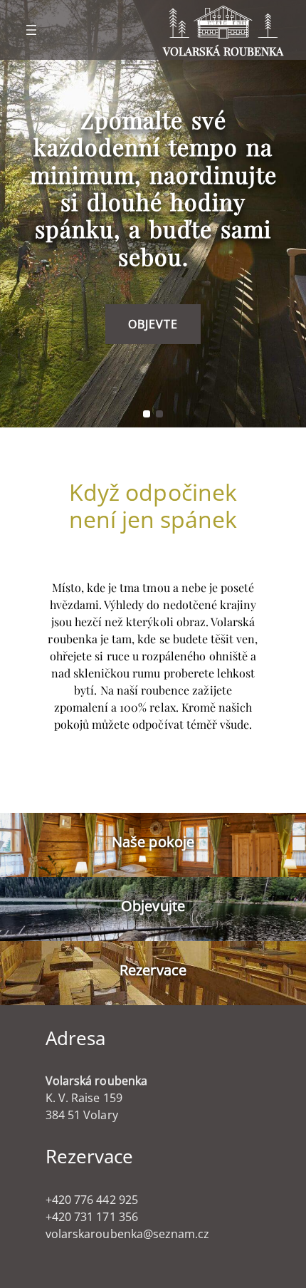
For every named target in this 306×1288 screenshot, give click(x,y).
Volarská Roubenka (223, 50)
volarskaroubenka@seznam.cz (127, 1234)
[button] (146, 413)
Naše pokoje (153, 841)
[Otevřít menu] (31, 29)
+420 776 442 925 (92, 1200)
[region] (153, 213)
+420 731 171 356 (92, 1217)
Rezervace (153, 970)
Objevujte (152, 905)
